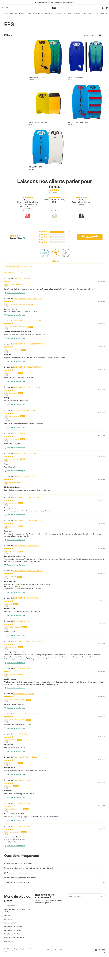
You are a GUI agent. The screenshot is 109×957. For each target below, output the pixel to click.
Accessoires (68, 14)
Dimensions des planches (13, 930)
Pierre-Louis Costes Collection (37, 14)
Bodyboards (13, 14)
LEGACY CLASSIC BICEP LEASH (24, 410)
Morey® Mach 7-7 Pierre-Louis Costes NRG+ (28, 641)
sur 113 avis (53, 192)
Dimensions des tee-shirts (13, 926)
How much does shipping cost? (18, 882)
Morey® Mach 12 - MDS (21, 278)
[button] (93, 35)
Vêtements (77, 14)
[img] (54, 190)
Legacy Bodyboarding (15, 949)
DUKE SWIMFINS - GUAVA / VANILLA (26, 545)
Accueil (4, 14)
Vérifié (54, 261)
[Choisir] (63, 72)
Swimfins (59, 14)
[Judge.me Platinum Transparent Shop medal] (44, 253)
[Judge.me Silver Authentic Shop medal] (66, 253)
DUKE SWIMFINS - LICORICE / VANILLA (27, 321)
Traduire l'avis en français (16, 293)
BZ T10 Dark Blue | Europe (22, 621)
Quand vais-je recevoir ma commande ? (21, 873)
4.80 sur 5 (24, 236)
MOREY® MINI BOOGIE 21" (22, 433)
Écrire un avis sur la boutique (90, 237)
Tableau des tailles (10, 923)
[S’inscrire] (101, 896)
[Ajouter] (101, 72)
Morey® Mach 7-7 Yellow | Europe (25, 757)
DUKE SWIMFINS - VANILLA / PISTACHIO (27, 298)
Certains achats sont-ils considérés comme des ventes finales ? (30, 868)
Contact (7, 915)
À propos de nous (10, 906)
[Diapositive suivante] (63, 57)
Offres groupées (88, 14)
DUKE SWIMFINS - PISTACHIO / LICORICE (28, 497)
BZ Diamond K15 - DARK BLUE (23, 694)
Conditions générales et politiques (54, 950)
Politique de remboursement (14, 937)
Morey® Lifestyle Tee (20, 734)
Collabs (51, 14)
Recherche (8, 919)
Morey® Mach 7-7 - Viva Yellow (24, 476)
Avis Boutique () (28, 266)
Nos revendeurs (101, 14)
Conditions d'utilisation (12, 934)
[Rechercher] (7, 7)
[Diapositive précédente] (32, 57)
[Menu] (2, 7)
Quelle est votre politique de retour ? (20, 863)
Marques (22, 14)
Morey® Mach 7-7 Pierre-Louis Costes (26, 714)
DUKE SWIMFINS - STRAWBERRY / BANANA (29, 344)
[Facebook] (96, 950)
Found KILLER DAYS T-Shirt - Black (25, 453)
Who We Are (8, 941)
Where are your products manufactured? (21, 878)
